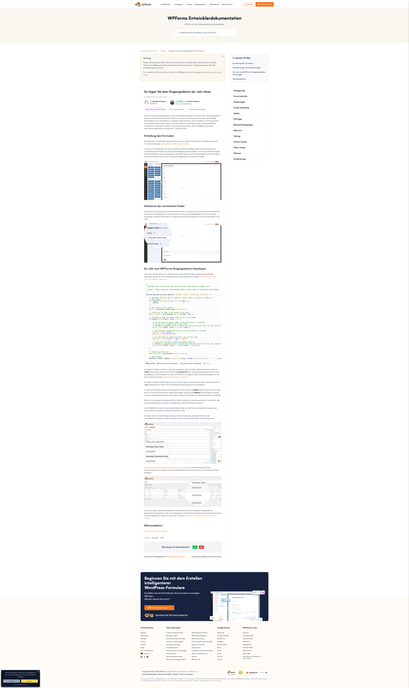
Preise (189, 4)
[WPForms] (143, 4)
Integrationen (199, 4)
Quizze (194, 656)
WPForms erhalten (264, 4)
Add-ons (238, 130)
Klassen (237, 153)
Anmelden (249, 4)
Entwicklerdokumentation (149, 51)
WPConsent (247, 650)
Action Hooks (240, 142)
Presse (143, 641)
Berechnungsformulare (174, 656)
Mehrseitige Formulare (199, 632)
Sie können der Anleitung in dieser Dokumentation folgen (166, 467)
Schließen (223, 56)
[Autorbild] (146, 102)
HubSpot (220, 641)
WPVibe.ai (246, 641)
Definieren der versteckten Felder (247, 68)
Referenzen (214, 4)
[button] (195, 547)
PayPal (219, 656)
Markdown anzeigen (198, 109)
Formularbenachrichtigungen (176, 650)
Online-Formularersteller (174, 632)
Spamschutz (196, 647)
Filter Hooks (240, 147)
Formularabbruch (172, 647)
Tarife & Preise (248, 638)
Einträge (163, 51)
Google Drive (222, 644)
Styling (237, 136)
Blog (142, 647)
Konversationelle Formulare (176, 638)
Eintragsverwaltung (173, 644)
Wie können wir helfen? (176, 557)
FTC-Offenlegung (147, 650)
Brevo (219, 650)
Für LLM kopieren (178, 109)
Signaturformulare (198, 644)
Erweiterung (240, 159)
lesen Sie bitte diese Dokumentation (175, 144)
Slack (219, 647)
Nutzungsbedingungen (149, 674)
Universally (246, 653)
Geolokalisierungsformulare (176, 659)
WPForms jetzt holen (157, 608)
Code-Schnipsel (241, 107)
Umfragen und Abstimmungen (202, 650)
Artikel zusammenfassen (157, 109)
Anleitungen (239, 102)
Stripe (219, 653)
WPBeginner (247, 644)
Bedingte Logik (171, 635)
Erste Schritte (240, 96)
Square (220, 659)
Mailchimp (220, 632)
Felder (237, 113)
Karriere (143, 632)
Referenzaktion (239, 79)
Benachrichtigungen (243, 124)
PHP (162, 538)
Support (246, 632)
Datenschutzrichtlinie (165, 674)
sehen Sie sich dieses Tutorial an (175, 377)
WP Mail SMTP (248, 647)
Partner (143, 644)
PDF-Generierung (198, 638)
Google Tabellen (223, 635)
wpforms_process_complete (155, 531)
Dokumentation (248, 635)
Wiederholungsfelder (199, 635)
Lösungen (178, 4)
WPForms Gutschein (186, 674)
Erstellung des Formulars (243, 63)
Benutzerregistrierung (199, 653)
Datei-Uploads (171, 653)
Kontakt (143, 638)
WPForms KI (196, 659)
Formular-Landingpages (174, 641)
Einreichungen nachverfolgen (202, 641)
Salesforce (221, 638)
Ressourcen (226, 4)
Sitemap (176, 674)
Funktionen (165, 4)
